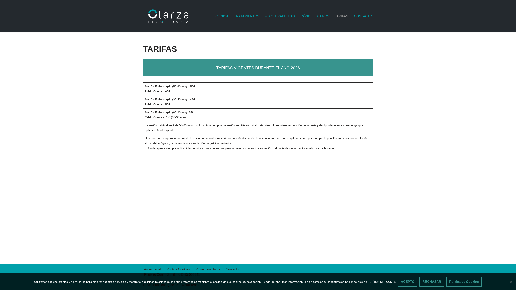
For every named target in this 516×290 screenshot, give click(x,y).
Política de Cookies (464, 281)
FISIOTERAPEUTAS (280, 16)
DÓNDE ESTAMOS (315, 16)
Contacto (232, 269)
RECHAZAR (431, 281)
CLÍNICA (221, 16)
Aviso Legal (152, 269)
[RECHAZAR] (511, 282)
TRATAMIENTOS (246, 16)
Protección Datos (208, 269)
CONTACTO (363, 16)
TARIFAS (341, 16)
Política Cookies (178, 269)
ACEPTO (407, 281)
